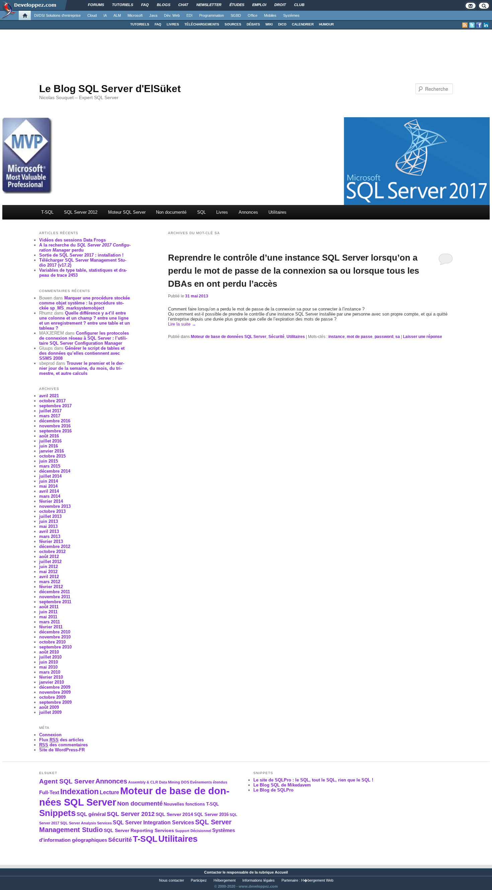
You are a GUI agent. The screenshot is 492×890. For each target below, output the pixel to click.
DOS (185, 782)
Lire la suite (182, 324)
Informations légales (258, 880)
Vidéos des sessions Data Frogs (72, 240)
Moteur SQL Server (127, 212)
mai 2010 (48, 667)
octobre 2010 (52, 641)
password (384, 336)
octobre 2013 (52, 511)
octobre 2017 (52, 400)
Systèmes (291, 15)
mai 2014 (48, 486)
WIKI (269, 24)
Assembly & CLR (143, 782)
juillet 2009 (50, 712)
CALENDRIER (303, 24)
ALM (117, 15)
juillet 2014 (50, 476)
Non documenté (171, 212)
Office (252, 15)
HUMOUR (326, 24)
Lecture (109, 792)
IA (105, 15)
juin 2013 (48, 521)
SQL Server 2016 (211, 814)
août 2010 (49, 652)
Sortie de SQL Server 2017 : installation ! (81, 255)
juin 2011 (48, 611)
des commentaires (63, 744)
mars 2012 (49, 581)
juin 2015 (48, 461)
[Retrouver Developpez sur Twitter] (472, 25)
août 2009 (49, 707)
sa (397, 336)
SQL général (91, 814)
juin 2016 (48, 446)
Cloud (92, 15)
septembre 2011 (55, 601)
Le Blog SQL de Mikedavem (282, 785)
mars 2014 (49, 496)
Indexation (79, 791)
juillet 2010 (50, 657)
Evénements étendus (208, 782)
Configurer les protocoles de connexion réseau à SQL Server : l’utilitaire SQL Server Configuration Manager (84, 338)
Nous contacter (171, 880)
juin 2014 (48, 481)
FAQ (158, 24)
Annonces (248, 212)
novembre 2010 (55, 636)
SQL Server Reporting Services (139, 830)
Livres (222, 212)
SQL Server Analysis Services (86, 823)
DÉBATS (253, 24)
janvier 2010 (51, 682)
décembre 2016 (54, 420)
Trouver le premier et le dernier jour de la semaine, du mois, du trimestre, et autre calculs (81, 368)
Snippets (57, 813)
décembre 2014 (54, 471)
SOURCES (233, 24)
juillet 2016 (50, 440)
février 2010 (51, 677)
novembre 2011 (54, 596)
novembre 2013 (55, 506)
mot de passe (360, 336)
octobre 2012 (52, 551)
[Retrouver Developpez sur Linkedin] (486, 25)
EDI (189, 15)
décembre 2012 (54, 546)
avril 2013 (49, 531)
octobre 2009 (52, 697)
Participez (199, 880)
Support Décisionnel (193, 831)
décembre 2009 (54, 687)
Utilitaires (277, 212)
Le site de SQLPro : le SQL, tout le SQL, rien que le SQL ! (313, 779)
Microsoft (135, 15)
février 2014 (51, 501)
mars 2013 (49, 536)
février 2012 (51, 586)
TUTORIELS (139, 24)
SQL (201, 212)
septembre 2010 (55, 646)
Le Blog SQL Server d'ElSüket (110, 88)
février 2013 (51, 541)
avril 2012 (49, 576)
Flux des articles (61, 739)
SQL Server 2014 (174, 814)
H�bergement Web (317, 880)
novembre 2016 (55, 425)
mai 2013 (48, 526)
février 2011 (51, 626)
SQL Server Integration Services (153, 822)
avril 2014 (49, 491)
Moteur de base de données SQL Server (228, 336)
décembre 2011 (54, 591)
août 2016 (49, 435)
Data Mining (169, 782)
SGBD (236, 15)
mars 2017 (49, 415)
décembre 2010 (54, 631)
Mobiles (270, 15)
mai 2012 (48, 571)
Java (153, 15)
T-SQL (47, 212)
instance (336, 336)
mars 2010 (49, 672)
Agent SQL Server (66, 781)
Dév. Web (172, 15)
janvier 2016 (51, 451)
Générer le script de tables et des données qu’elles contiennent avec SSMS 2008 (82, 353)
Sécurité (276, 336)
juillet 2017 (50, 410)
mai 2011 (48, 616)
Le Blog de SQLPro (273, 790)
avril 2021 (49, 395)
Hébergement (225, 880)
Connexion (50, 734)
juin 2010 (48, 662)
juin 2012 (48, 566)
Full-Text (49, 792)
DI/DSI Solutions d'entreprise (57, 15)
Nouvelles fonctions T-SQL (191, 804)
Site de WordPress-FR (62, 749)
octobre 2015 (52, 456)
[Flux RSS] (465, 25)
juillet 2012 (50, 561)
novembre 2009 (55, 692)
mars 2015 (49, 466)
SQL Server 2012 (80, 212)
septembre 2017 (55, 405)
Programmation (211, 15)
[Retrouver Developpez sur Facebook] (479, 25)
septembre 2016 (55, 430)
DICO (282, 24)
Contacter (213, 872)
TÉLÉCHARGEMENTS (201, 24)
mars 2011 (49, 621)
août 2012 (49, 556)
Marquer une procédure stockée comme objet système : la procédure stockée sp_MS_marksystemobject (84, 303)
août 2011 (49, 606)
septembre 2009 (55, 702)
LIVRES (173, 24)
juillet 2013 (50, 516)
